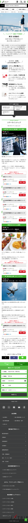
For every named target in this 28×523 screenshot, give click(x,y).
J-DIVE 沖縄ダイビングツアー (10, 469)
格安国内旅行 (5, 433)
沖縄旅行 (4, 437)
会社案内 (5, 417)
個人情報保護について (20, 417)
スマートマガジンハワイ (8, 512)
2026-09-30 (11, 380)
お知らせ (5, 424)
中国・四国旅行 (6, 454)
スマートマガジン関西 (8, 508)
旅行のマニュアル (7, 515)
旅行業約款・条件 (19, 420)
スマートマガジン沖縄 (8, 498)
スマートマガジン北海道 (8, 502)
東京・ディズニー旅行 (7, 458)
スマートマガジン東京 (8, 505)
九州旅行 (4, 445)
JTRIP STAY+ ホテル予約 (9, 485)
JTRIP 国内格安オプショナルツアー (11, 489)
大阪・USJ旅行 (5, 461)
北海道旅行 (4, 441)
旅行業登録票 (6, 420)
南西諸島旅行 (5, 449)
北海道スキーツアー (7, 476)
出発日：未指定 (5, 9)
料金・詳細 (22, 182)
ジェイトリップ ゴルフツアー (9, 473)
